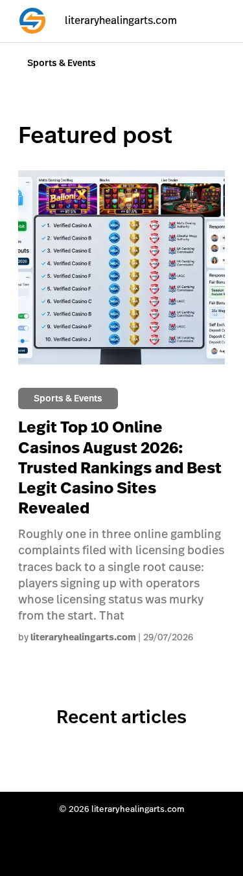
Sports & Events (61, 62)
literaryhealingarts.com (83, 637)
